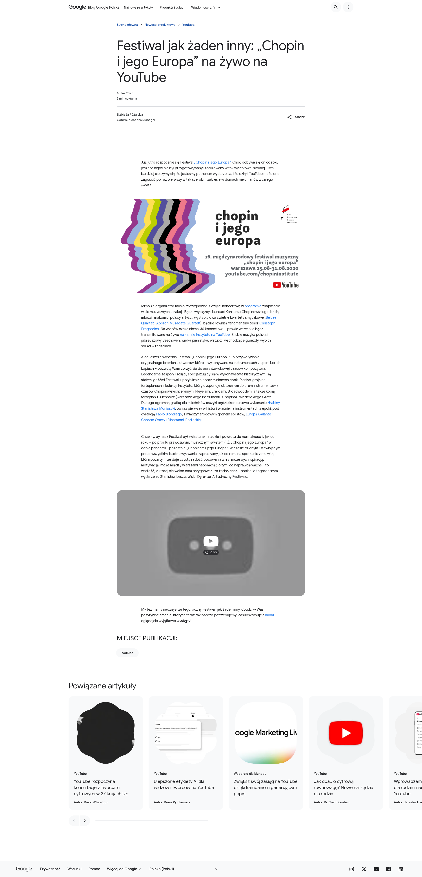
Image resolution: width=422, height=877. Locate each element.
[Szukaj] (336, 7)
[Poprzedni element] (74, 820)
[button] (296, 117)
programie (253, 306)
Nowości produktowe (160, 25)
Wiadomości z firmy (205, 7)
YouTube (188, 25)
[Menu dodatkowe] (348, 7)
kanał (269, 615)
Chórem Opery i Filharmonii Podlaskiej (171, 420)
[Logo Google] (24, 869)
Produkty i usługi (172, 7)
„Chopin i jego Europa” (212, 162)
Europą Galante (258, 414)
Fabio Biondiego (169, 414)
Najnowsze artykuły (138, 7)
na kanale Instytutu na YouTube (205, 335)
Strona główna (127, 25)
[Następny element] (85, 820)
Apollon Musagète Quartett (178, 323)
